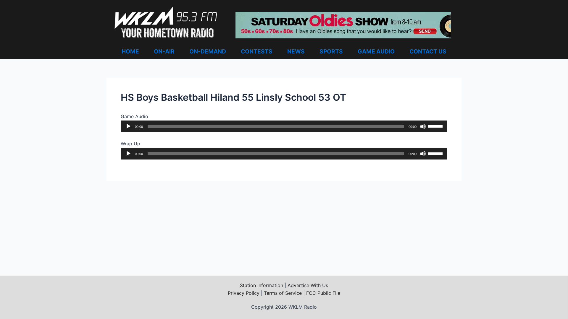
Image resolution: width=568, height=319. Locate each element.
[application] (284, 126)
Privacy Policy (243, 293)
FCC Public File (323, 293)
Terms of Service (283, 293)
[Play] (128, 126)
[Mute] (423, 126)
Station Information (261, 285)
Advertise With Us (308, 285)
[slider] (436, 126)
